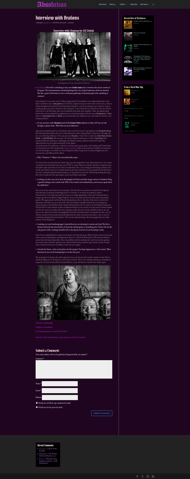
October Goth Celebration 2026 (142, 21)
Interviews (103, 4)
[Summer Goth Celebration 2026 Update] (128, 48)
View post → (135, 91)
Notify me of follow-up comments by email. (54, 403)
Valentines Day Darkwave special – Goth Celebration (48, 461)
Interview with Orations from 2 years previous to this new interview (61, 337)
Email (38, 391)
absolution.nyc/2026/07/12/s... (133, 109)
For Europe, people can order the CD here (51, 331)
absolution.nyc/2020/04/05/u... (134, 116)
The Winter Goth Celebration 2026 (48, 455)
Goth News (144, 4)
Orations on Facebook (44, 327)
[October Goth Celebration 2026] (128, 25)
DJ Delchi (88, 30)
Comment (40, 359)
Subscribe (133, 4)
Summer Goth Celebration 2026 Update (142, 45)
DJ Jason (40, 23)
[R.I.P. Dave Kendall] (128, 36)
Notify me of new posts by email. (50, 407)
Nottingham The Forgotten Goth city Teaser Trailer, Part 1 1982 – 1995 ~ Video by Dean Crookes (142, 59)
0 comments (70, 23)
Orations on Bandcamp (44, 323)
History (112, 4)
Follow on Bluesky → (130, 131)
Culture (122, 4)
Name (38, 384)
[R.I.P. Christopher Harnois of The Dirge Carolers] (128, 71)
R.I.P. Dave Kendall (139, 33)
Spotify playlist (71, 148)
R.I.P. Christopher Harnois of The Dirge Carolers (142, 68)
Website (38, 397)
